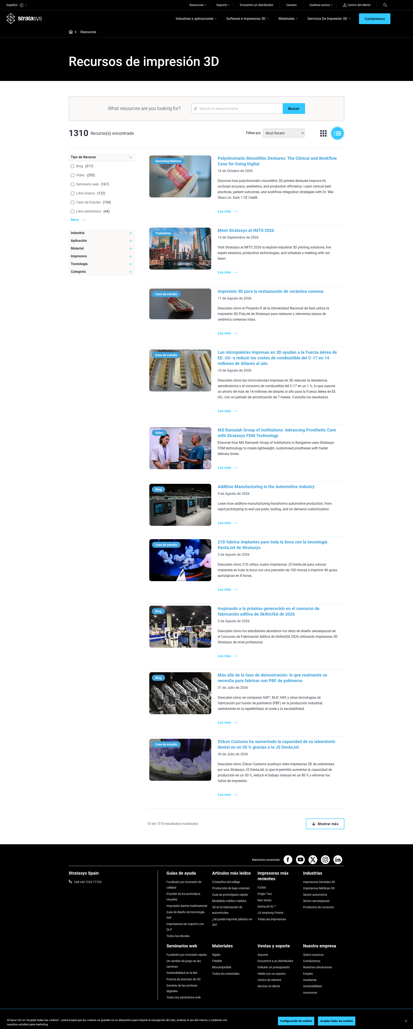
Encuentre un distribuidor (256, 5)
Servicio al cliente (268, 986)
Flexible (217, 961)
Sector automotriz (315, 894)
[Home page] (69, 32)
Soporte (221, 5)
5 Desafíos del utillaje (226, 882)
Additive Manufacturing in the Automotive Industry (266, 486)
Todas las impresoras (271, 919)
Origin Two (264, 894)
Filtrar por (253, 133)
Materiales (286, 19)
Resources (196, 5)
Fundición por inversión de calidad (183, 884)
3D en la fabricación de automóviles (227, 909)
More (75, 220)
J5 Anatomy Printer (270, 912)
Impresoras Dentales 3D (319, 882)
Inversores (310, 992)
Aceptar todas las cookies (336, 1021)
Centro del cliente (359, 5)
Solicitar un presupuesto (273, 967)
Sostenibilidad (312, 986)
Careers (291, 5)
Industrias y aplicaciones (194, 19)
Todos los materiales (225, 973)
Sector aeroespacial (316, 901)
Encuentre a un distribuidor (275, 961)
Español (12, 5)
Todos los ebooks (178, 936)
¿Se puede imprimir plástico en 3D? (232, 922)
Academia (309, 980)
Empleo (308, 973)
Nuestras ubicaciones (317, 967)
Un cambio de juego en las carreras (183, 963)
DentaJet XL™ (266, 906)
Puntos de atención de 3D (183, 979)
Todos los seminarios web (183, 997)
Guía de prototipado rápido (230, 894)
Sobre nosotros (313, 954)
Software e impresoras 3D (246, 19)
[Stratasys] (24, 18)
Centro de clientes (269, 980)
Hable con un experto (271, 973)
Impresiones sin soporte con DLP (185, 926)
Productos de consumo (318, 907)
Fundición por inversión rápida (186, 954)
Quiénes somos (320, 5)
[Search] (385, 5)
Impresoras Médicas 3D (318, 888)
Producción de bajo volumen (231, 888)
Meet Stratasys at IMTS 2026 (246, 230)
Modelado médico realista (229, 901)
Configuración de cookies (296, 1021)
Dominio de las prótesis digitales (181, 988)
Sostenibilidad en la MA (181, 973)
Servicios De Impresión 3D (327, 19)
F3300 (261, 887)
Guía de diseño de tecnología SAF (185, 914)
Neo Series (264, 900)
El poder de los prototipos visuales (183, 896)
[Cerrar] (406, 1021)
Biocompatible (221, 967)
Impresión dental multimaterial (186, 906)
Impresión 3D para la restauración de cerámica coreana (271, 291)
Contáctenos (311, 961)
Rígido (216, 954)
